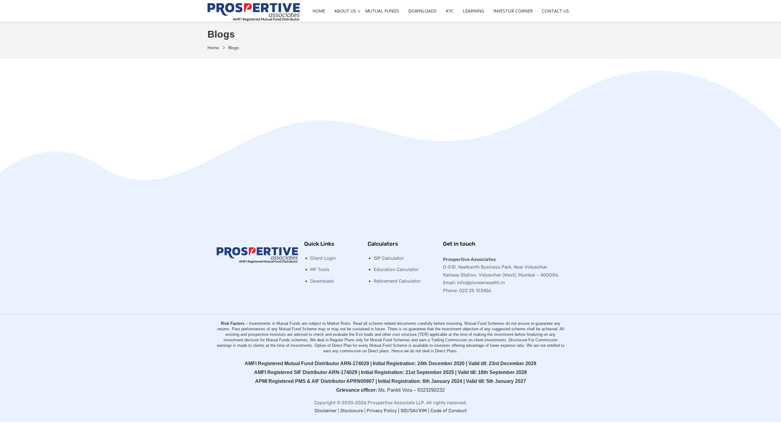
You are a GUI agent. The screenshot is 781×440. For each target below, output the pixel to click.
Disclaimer (326, 410)
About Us (345, 11)
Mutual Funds (382, 11)
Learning (473, 11)
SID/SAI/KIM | (415, 410)
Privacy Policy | (384, 410)
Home (318, 11)
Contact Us (555, 11)
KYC (450, 11)
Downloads (422, 11)
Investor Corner (513, 11)
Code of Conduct (448, 410)
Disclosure (351, 410)
